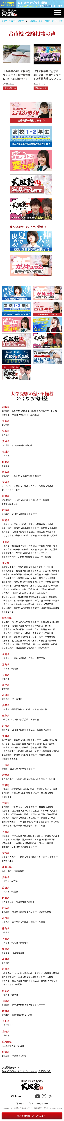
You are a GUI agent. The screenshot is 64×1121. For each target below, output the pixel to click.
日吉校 (29, 630)
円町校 (6, 793)
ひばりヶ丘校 (9, 597)
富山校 (6, 669)
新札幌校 (16, 411)
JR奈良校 (53, 857)
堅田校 (52, 779)
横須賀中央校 (18, 626)
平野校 (15, 807)
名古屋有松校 (45, 755)
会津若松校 (27, 476)
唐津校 (15, 995)
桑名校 (31, 769)
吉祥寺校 (18, 582)
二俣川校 (49, 633)
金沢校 (6, 679)
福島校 (6, 476)
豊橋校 (31, 744)
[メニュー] (57, 13)
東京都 (5, 563)
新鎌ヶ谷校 (52, 546)
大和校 (29, 626)
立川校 (50, 567)
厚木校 (6, 622)
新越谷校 (41, 524)
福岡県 (5, 969)
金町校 (46, 575)
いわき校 (16, 476)
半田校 (15, 748)
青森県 (5, 421)
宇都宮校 (7, 500)
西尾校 (29, 751)
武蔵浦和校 (44, 536)
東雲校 (36, 608)
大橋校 (50, 977)
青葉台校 (39, 626)
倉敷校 (31, 902)
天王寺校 (24, 807)
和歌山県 (6, 867)
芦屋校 (56, 836)
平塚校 (6, 626)
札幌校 (6, 411)
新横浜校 (45, 622)
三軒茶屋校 (17, 575)
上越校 (15, 658)
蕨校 (18, 536)
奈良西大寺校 (9, 857)
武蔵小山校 (42, 586)
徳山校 (34, 922)
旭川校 (54, 411)
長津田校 (53, 641)
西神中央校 (8, 843)
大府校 (38, 751)
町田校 (42, 567)
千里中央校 (17, 815)
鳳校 (26, 815)
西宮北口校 (29, 836)
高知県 (5, 959)
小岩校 (48, 582)
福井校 (6, 689)
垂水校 (6, 847)
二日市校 (22, 977)
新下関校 (16, 922)
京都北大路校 (43, 789)
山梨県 (5, 695)
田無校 (6, 590)
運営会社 (20, 1103)
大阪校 (6, 807)
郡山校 (38, 476)
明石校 (40, 836)
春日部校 (7, 528)
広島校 (6, 912)
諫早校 (29, 1005)
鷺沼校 (46, 644)
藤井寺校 (28, 826)
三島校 (48, 730)
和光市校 (51, 532)
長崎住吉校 (40, 1005)
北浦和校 (53, 528)
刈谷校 (6, 744)
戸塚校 (17, 633)
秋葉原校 (34, 597)
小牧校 (34, 748)
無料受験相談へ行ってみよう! (31, 1116)
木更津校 (53, 550)
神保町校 (7, 586)
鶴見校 (17, 637)
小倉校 (19, 973)
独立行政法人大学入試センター (19, 1071)
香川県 (5, 938)
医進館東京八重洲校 (50, 608)
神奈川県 (6, 618)
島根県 (5, 887)
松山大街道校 (18, 953)
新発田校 (41, 658)
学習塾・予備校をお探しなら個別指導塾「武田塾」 (32, 1108)
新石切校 (55, 822)
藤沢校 (36, 622)
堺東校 (34, 807)
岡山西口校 (8, 902)
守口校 (6, 818)
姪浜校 (42, 977)
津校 (5, 769)
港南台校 (7, 630)
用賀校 (15, 593)
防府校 (42, 922)
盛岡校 (6, 435)
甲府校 (6, 699)
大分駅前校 (8, 1025)
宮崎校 (6, 1036)
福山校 (15, 912)
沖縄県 (5, 1051)
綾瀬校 (56, 601)
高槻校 (50, 807)
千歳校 (15, 415)
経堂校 (40, 604)
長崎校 (6, 1005)
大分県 (5, 1021)
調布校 (42, 578)
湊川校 (19, 843)
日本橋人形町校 (27, 593)
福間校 (19, 985)
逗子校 (6, 641)
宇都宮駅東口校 (10, 504)
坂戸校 (34, 536)
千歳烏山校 (33, 590)
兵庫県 (5, 831)
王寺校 (21, 857)
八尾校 (54, 811)
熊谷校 (6, 524)
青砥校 (21, 601)
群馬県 (5, 510)
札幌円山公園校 (29, 411)
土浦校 (25, 486)
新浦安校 (16, 546)
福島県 (5, 472)
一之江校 (39, 601)
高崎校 (6, 514)
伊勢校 (23, 769)
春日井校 (37, 740)
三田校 (38, 840)
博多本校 (28, 973)
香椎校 (48, 973)
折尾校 (44, 981)
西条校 (23, 912)
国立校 (17, 608)
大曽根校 (24, 748)
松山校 (6, 953)
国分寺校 (39, 582)
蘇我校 (48, 557)
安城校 (21, 751)
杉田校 (54, 644)
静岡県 (5, 725)
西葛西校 (28, 571)
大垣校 (15, 720)
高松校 (6, 943)
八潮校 (54, 536)
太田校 (15, 514)
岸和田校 (45, 811)
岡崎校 (17, 740)
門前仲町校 (23, 567)
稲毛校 (27, 553)
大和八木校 (8, 861)
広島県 (5, 908)
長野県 (5, 705)
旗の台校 (53, 597)
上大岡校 (26, 633)
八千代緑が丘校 (40, 553)
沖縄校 (15, 1056)
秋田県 (5, 451)
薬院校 (36, 981)
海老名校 (43, 641)
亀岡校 (44, 793)
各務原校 (35, 720)
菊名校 (31, 648)
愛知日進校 (42, 744)
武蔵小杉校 (19, 630)
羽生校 (25, 536)
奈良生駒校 (31, 857)
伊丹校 (48, 836)
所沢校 (31, 524)
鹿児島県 (6, 1041)
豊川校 (17, 755)
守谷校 (50, 486)
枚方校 (42, 807)
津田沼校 (33, 546)
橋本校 (48, 626)
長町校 (29, 446)
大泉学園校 (54, 586)
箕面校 (34, 815)
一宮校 (6, 748)
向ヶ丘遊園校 (41, 630)
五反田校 (49, 604)
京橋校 (23, 818)
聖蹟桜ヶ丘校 (28, 586)
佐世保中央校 (18, 1005)
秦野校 (25, 637)
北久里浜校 (17, 641)
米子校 (15, 881)
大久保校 (16, 847)
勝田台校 (7, 550)
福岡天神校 (8, 973)
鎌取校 (29, 557)
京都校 (6, 789)
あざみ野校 (25, 622)
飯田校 (36, 710)
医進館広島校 (45, 912)
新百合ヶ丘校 (30, 641)
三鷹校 (44, 597)
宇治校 (36, 793)
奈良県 (5, 853)
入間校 (15, 532)
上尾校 (36, 528)
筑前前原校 (8, 985)
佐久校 (44, 710)
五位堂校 (43, 857)
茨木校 (6, 815)
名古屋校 (7, 740)
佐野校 (46, 500)
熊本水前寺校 (18, 1015)
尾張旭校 (47, 751)
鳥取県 (5, 877)
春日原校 (32, 977)
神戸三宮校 (17, 836)
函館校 (6, 415)
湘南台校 (7, 637)
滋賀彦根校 (33, 779)
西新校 (56, 973)
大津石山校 (8, 779)
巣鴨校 (54, 575)
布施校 (44, 818)
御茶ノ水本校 (9, 567)
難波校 (15, 818)
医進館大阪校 (9, 822)
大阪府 (5, 803)
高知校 (6, 963)
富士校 (40, 730)
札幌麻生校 (44, 411)
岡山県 (5, 897)
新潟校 (6, 658)
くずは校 (22, 822)
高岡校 (15, 669)
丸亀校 (15, 943)
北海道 (5, 407)
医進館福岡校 (9, 977)
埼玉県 (5, 520)
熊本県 (5, 1011)
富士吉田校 (17, 699)
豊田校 (52, 744)
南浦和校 (26, 528)
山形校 (6, 466)
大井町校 (51, 578)
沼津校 (23, 730)
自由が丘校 (31, 578)
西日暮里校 (23, 597)
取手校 (42, 486)
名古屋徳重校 (9, 751)
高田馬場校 (8, 571)
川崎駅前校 (21, 648)
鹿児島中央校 (9, 1046)
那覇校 (6, 1056)
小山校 (17, 500)
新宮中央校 (17, 981)
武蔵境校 (7, 608)
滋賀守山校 (21, 779)
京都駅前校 (17, 789)
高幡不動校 (42, 593)
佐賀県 (5, 990)
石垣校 (23, 1056)
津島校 (34, 755)
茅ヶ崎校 (37, 644)
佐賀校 (6, 995)
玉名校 (29, 1015)
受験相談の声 (10, 88)
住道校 (36, 811)
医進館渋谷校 (9, 601)
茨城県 (5, 482)
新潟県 (5, 654)
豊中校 (6, 811)
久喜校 (6, 532)
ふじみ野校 (8, 536)
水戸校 (17, 486)
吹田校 (42, 815)
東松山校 (41, 532)
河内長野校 (52, 815)
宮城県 (5, 441)
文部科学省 (44, 1071)
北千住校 (7, 582)
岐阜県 (5, 715)
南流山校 (43, 550)
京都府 (5, 785)
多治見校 (24, 720)
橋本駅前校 (19, 871)
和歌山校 (7, 871)
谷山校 (21, 1046)
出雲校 (15, 892)
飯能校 (31, 532)
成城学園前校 (9, 578)
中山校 (52, 630)
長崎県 (5, 1000)
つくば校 (7, 486)
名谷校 (34, 847)
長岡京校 (16, 793)
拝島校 (44, 590)
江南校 (56, 751)
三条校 (31, 658)
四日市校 (14, 769)
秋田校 (6, 456)
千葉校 (42, 546)
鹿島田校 (7, 644)
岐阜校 (6, 720)
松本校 (6, 710)
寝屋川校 (16, 811)
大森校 (6, 593)
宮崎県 (5, 1031)
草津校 (44, 779)
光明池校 (7, 826)
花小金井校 (8, 612)
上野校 (17, 586)
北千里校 (18, 826)
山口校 (6, 922)
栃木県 (5, 496)
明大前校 (28, 582)
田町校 (38, 571)
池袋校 (33, 567)
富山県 (5, 664)
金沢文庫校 (38, 633)
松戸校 (17, 550)
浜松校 (15, 730)
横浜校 (15, 622)
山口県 (5, 918)
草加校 (44, 528)
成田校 (34, 550)
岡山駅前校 (21, 902)
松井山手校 (29, 789)
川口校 (23, 524)
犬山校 (25, 755)
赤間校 (27, 981)
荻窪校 (6, 575)
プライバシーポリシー (38, 1103)
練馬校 (38, 575)
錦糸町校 (28, 575)
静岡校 (6, 730)
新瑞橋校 (7, 755)
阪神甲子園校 (49, 840)
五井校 (21, 557)
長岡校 (23, 658)
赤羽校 (21, 578)
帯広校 (23, 415)
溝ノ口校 (7, 633)
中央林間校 (50, 637)
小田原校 (55, 622)
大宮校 (15, 524)
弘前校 (6, 425)
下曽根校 (53, 981)
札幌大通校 (34, 415)
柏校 (24, 546)
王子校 (48, 601)
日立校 (34, 486)
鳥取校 (6, 881)
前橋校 (23, 514)
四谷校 (56, 571)
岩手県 (5, 431)
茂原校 (19, 553)
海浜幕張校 (8, 553)
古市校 (52, 818)
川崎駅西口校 (43, 648)
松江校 (6, 892)
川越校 (50, 524)
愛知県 (5, 736)
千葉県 (5, 541)
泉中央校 (20, 446)
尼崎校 (25, 847)
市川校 (6, 546)
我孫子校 (39, 557)
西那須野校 (36, 500)
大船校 (17, 644)
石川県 (5, 674)
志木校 (17, 528)
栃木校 (25, 500)
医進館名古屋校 (10, 759)
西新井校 (26, 608)
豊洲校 (6, 604)
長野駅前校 (17, 710)
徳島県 (5, 928)
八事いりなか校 (50, 740)
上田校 (27, 710)
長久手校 (43, 748)
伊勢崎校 (33, 514)
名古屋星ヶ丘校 (19, 744)
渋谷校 (56, 582)
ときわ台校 (17, 604)
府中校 (52, 590)
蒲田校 (29, 601)
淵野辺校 (26, 644)
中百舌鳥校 (40, 826)
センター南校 (37, 637)
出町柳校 (26, 793)
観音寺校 (24, 943)
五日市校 (33, 912)
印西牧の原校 (9, 557)
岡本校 (42, 843)
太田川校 (26, 740)
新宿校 (19, 571)
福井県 (5, 685)
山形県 (5, 461)
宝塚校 (6, 840)
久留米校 (39, 973)
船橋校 (25, 550)
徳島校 (6, 933)
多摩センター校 (19, 590)
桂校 (51, 793)
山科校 (54, 789)
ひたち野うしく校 (11, 490)
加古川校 (16, 840)
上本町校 (26, 811)
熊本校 (6, 1015)
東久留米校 (29, 604)
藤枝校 (31, 730)
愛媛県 (5, 948)
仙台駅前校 (8, 446)
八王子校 (47, 571)
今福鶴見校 (34, 818)
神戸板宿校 (27, 840)
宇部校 (25, 922)
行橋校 (6, 981)
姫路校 (6, 836)
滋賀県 (5, 775)
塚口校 (50, 843)
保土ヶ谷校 (8, 648)
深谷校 (23, 532)
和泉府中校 (33, 822)
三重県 (5, 764)
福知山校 (7, 797)
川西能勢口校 (30, 843)
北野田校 (45, 822)
